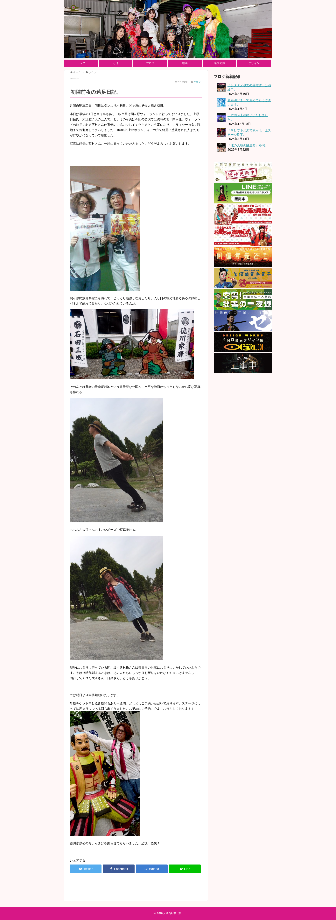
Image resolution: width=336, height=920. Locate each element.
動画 (185, 63)
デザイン (254, 63)
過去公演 (219, 63)
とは (115, 63)
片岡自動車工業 (172, 913)
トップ (81, 63)
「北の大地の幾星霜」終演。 (248, 145)
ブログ (150, 63)
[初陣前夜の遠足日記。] (152, 869)
